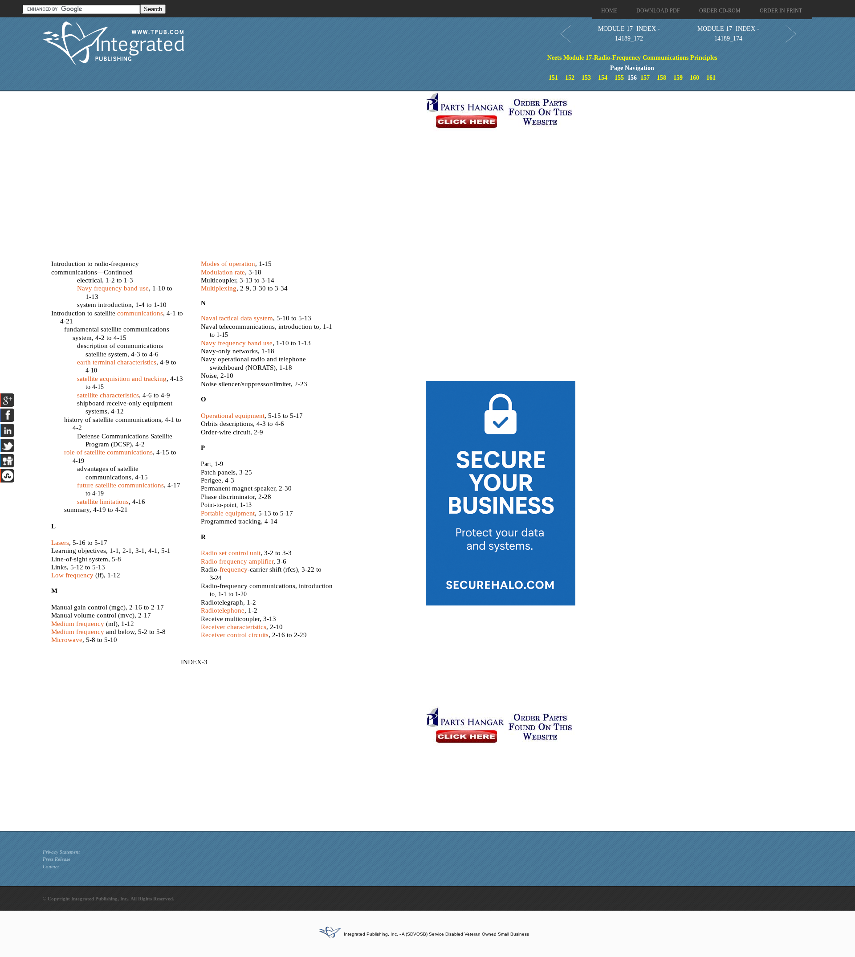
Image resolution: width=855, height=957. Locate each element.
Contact (51, 866)
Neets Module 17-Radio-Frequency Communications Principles (632, 57)
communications (140, 313)
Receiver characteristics (233, 626)
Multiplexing (218, 288)
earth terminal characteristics (116, 362)
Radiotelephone (222, 610)
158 (661, 77)
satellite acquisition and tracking (122, 378)
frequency (234, 569)
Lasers (60, 542)
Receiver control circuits (235, 634)
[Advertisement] (232, 153)
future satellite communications (120, 485)
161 (711, 77)
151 (553, 77)
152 (569, 77)
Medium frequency (77, 623)
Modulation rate (223, 272)
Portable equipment (228, 513)
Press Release (56, 859)
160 (694, 77)
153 (586, 77)
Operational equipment (233, 415)
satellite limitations (103, 501)
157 (645, 77)
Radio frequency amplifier (237, 561)
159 (678, 77)
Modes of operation (228, 263)
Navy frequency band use (113, 288)
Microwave (66, 639)
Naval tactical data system (237, 318)
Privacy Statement (61, 852)
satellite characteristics (108, 395)
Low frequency (72, 575)
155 (619, 77)
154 (602, 77)
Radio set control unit (231, 552)
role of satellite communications (108, 452)
